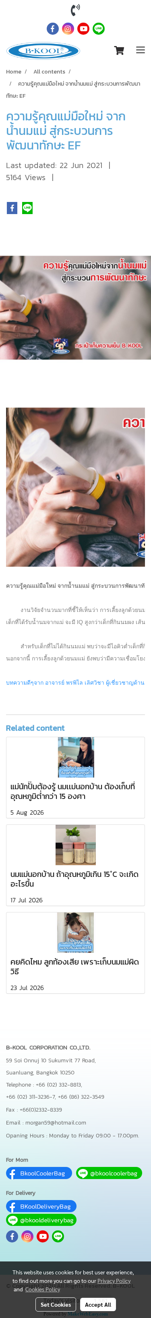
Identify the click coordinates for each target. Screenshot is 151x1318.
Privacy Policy (113, 1280)
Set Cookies (56, 1304)
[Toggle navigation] (140, 51)
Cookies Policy (42, 1289)
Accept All (98, 1304)
